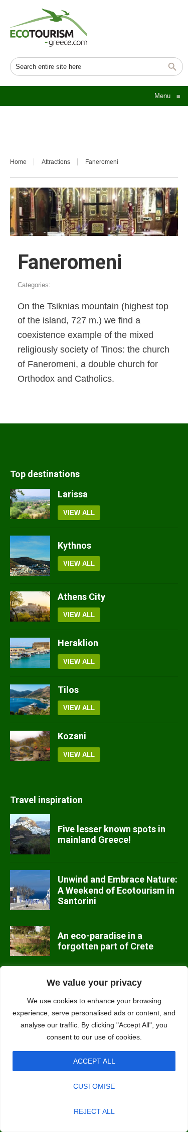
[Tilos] (30, 700)
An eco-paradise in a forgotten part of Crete (105, 941)
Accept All (94, 1061)
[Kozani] (30, 746)
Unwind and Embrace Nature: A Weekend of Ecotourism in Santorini (117, 890)
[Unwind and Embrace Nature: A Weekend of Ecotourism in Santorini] (30, 890)
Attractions (56, 161)
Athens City (81, 596)
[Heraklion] (30, 653)
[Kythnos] (30, 556)
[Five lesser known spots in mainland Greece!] (30, 834)
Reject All (94, 1111)
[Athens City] (30, 607)
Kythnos (74, 545)
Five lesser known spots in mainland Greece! (111, 834)
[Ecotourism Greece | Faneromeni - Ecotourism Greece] (48, 28)
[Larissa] (30, 504)
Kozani (72, 736)
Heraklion (78, 643)
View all (79, 512)
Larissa (73, 494)
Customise (94, 1086)
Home (18, 161)
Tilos (68, 689)
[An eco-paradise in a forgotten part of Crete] (30, 941)
